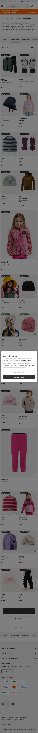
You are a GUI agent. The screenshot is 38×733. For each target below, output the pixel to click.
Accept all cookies (19, 377)
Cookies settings (19, 372)
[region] (19, 366)
